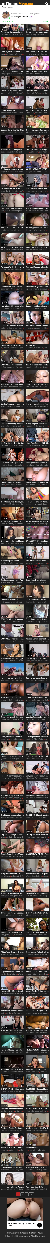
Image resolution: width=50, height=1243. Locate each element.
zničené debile (12, 1091)
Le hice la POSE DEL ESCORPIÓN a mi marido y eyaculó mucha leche (37, 698)
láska (3, 93)
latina (28, 563)
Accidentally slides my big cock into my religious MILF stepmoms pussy (37, 795)
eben (34, 915)
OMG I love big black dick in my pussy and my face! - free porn (12, 91)
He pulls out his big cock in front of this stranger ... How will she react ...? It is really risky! (12, 678)
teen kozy (21, 582)
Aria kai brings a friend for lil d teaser (37, 1128)
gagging (24, 132)
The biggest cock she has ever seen (12, 815)
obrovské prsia (15, 739)
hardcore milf (10, 602)
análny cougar (20, 1111)
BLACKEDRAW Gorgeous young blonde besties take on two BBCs (12, 463)
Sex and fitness (32, 1148)
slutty (3, 1013)
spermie (36, 54)
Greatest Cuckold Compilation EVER (37, 1030)
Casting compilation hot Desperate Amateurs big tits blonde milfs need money (37, 463)
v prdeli (3, 974)
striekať (9, 837)
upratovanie (35, 837)
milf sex (18, 269)
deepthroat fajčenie (17, 348)
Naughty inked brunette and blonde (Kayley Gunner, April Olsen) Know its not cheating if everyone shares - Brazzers (37, 306)
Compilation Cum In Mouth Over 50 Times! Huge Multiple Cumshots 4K (12, 287)
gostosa (37, 328)
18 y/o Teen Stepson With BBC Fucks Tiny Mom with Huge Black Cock (37, 443)
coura (28, 191)
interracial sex (42, 582)
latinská (23, 367)
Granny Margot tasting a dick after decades (37, 130)
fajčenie (29, 132)
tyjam (47, 524)
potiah (28, 308)
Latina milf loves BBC (9, 600)
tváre (3, 132)
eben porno (44, 269)
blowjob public (6, 74)
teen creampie (37, 504)
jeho (32, 308)
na (2, 250)
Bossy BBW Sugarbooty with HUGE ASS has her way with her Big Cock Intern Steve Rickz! (37, 287)
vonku (28, 661)
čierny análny (19, 935)
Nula (39, 915)
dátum (28, 935)
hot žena (41, 661)
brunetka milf (34, 211)
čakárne (34, 661)
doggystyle (9, 152)
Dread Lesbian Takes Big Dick (37, 952)
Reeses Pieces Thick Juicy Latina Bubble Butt (37, 972)
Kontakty (32, 1233)
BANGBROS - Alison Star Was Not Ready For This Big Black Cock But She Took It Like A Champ (37, 326)
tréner (41, 563)
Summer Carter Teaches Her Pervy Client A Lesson (37, 639)
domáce (19, 485)
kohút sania (10, 485)
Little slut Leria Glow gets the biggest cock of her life (12, 482)
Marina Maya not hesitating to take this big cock (37, 521)
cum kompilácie (23, 289)
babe (10, 622)
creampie (17, 211)
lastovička (40, 426)
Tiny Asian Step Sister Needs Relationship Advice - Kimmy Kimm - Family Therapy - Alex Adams (12, 384)
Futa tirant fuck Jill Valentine (12, 1050)
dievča (28, 622)
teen (27, 74)
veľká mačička (40, 406)
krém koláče (38, 348)
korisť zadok (13, 1150)
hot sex (34, 935)
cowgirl (40, 191)
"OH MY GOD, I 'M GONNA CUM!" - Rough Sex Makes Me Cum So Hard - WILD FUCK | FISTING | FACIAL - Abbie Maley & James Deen (12, 189)
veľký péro (18, 54)
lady (2, 543)
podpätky (19, 817)
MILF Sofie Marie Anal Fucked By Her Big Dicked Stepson (37, 208)
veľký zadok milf (12, 680)
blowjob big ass (36, 856)
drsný (8, 191)
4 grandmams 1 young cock (37, 91)
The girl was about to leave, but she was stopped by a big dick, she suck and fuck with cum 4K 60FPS (37, 619)
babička (35, 132)
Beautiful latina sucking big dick (37, 1069)
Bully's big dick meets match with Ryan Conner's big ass (12, 521)
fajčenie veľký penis (12, 661)
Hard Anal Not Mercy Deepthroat (12, 991)
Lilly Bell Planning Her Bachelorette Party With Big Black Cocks (12, 835)
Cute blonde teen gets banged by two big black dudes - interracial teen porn (37, 678)
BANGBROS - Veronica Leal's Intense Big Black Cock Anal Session (12, 365)
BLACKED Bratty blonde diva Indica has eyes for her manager (12, 795)
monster (30, 719)
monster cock (11, 113)
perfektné (5, 876)
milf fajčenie (13, 34)
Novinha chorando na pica (11, 932)
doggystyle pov (38, 1052)
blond (36, 641)
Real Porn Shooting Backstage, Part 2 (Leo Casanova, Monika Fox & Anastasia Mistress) (12, 424)
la (1, 348)
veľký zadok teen (19, 308)
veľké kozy (44, 54)
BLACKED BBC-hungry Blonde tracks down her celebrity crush (37, 1089)
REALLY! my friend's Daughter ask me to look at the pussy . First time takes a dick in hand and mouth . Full (12, 619)
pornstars (13, 426)
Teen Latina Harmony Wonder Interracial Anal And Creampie (37, 502)
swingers (4, 856)
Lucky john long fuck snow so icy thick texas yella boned (37, 384)
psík (15, 778)
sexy (37, 524)
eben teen (46, 1150)
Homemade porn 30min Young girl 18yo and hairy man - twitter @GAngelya (37, 52)
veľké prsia (5, 896)
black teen (43, 152)
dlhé (27, 387)
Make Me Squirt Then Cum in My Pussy (12, 698)
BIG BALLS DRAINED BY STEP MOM (37, 169)
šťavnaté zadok (39, 974)
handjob (29, 171)
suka (3, 152)
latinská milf (20, 602)
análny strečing (13, 1130)
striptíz (21, 1072)
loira (11, 935)
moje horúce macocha (34, 798)
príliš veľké (30, 896)
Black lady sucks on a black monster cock (12, 541)
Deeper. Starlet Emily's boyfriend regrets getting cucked (37, 991)
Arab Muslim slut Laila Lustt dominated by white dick (37, 189)
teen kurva (33, 602)
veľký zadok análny (21, 152)
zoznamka (5, 1170)
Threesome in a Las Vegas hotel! (12, 913)
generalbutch (31, 582)
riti (6, 1130)
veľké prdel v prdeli (19, 1013)
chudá (8, 504)
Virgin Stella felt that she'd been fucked (12, 972)
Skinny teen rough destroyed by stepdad (12, 717)
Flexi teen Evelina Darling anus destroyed (12, 1128)
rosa (27, 485)
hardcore (4, 34)
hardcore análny (13, 367)
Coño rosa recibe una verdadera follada (37, 482)
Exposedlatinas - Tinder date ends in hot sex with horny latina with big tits (37, 932)
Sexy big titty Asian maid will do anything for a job (37, 835)
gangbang (46, 778)
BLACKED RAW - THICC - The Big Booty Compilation (37, 854)
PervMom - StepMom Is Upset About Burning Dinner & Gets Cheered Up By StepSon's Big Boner (12, 32)
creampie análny (17, 1033)
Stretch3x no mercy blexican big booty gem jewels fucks (12, 404)
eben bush (43, 817)
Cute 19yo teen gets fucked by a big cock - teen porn (37, 71)
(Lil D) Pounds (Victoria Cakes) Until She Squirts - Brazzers (37, 913)
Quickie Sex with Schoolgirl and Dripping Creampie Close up (12, 208)
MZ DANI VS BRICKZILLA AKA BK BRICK (37, 1109)
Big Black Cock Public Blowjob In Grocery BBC (12, 71)
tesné (3, 504)
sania (21, 563)
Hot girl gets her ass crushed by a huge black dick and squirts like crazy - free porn (37, 32)
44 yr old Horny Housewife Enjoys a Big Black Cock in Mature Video (37, 404)
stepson (29, 426)
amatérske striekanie (19, 250)
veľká (32, 74)
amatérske (17, 856)
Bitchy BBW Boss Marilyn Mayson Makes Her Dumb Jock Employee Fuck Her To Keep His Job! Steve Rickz (12, 737)
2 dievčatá (5, 426)
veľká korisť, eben (37, 739)
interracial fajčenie (13, 132)
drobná (37, 74)
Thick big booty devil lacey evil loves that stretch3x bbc (37, 737)
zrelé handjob (38, 171)
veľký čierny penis (20, 230)
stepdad (4, 171)
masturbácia (37, 445)
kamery (45, 445)
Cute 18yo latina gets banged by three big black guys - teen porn (37, 150)
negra (18, 1170)
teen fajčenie (37, 876)
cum (2, 211)
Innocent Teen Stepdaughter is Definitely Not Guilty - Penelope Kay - (12, 776)
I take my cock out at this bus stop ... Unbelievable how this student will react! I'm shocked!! (12, 52)
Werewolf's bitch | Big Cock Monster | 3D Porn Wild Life (12, 150)
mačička (4, 622)
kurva (33, 524)
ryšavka (29, 876)
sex (27, 1150)
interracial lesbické (41, 954)
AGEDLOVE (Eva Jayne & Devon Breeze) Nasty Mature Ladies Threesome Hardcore (37, 1011)
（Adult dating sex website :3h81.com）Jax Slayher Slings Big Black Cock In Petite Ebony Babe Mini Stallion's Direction (12, 1167)
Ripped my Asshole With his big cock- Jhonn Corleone (12, 326)
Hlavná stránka (13, 1233)
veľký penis (14, 171)
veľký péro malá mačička (15, 93)
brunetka (9, 641)
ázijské (21, 387)
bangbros (34, 817)
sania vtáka (22, 445)
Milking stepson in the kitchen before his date (37, 424)
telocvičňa (34, 563)
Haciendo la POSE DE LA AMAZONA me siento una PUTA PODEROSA (12, 345)
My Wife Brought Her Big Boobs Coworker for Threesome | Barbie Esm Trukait (12, 443)
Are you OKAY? (31, 345)
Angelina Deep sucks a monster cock (37, 717)
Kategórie (24, 1233)
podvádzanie (13, 1072)
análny (33, 34)
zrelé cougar (43, 1013)
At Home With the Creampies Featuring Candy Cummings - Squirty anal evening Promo (12, 267)
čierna (28, 34)
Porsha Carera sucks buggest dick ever (12, 658)
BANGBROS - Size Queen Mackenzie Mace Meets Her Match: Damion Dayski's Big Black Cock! (12, 639)
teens (38, 485)
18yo (27, 152)
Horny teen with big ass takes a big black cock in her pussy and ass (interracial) (12, 306)
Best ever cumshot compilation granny (12, 1109)
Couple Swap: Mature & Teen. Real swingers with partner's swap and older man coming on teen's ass (12, 854)
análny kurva (12, 582)
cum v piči (9, 211)
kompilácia (30, 465)
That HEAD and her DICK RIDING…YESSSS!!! (12, 228)
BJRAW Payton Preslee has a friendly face (12, 561)
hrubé (32, 387)
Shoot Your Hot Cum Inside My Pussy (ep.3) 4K (37, 247)
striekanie (10, 54)
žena (3, 289)
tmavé (3, 1091)
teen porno (35, 269)
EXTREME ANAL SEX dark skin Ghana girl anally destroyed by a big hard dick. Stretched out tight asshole (12, 1089)
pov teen (46, 250)
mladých (4, 465)
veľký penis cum (21, 524)
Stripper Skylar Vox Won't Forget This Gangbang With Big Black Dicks (12, 130)
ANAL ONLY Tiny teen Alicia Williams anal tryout (12, 1030)
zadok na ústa (23, 426)
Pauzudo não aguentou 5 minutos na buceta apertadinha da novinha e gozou (12, 247)
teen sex (34, 680)
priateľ (28, 993)
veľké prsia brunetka (35, 759)
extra (7, 954)
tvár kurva (5, 563)
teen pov (8, 308)
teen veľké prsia (14, 759)
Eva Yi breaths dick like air (36, 600)
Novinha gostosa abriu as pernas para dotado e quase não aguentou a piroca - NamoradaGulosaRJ (12, 756)
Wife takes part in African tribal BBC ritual (12, 1069)
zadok (8, 1052)
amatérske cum (36, 250)
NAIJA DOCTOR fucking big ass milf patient (37, 541)
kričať (22, 876)
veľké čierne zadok (13, 406)
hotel (3, 915)
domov (28, 230)
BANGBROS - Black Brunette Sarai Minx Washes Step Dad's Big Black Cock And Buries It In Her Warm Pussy (37, 815)
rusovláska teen (19, 622)
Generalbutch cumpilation (36, 580)
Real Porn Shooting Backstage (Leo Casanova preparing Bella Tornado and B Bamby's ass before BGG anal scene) (37, 365)
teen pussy (9, 778)
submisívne (15, 191)
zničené (9, 719)
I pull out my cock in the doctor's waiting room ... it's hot (37, 658)
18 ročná (13, 289)
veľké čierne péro (19, 700)
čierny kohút (23, 328)
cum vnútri (32, 700)
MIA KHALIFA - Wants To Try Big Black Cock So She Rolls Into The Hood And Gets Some (37, 1167)
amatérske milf (41, 113)
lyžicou (44, 367)
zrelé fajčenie (36, 93)
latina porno (43, 935)
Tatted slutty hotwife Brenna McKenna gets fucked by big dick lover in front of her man (12, 1011)
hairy (21, 1189)
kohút (3, 54)
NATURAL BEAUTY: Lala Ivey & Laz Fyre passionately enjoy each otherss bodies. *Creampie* (12, 1148)
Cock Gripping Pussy (9, 110)
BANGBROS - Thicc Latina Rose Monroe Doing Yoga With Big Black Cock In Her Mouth (37, 561)
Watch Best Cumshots (34, 1187)
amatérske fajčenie (19, 74)
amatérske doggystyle (41, 289)
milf (27, 211)
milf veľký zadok (35, 1150)
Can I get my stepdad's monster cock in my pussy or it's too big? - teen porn (12, 169)
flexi (2, 1130)
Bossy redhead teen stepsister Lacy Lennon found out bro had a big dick (37, 874)
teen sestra (13, 387)
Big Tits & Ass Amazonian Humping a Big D (37, 110)
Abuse (40, 1233)
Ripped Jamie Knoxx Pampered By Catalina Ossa (12, 1187)
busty (44, 1130)
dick (11, 230)
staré (28, 406)
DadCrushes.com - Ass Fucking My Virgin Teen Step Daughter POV (12, 580)
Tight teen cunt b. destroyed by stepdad (12, 502)
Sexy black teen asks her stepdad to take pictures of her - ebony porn (37, 267)
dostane (41, 680)
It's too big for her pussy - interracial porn (37, 893)
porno (28, 54)
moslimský (38, 1170)
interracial (29, 348)
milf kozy (30, 113)
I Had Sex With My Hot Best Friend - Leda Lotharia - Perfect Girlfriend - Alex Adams (37, 1050)
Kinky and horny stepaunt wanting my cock (37, 776)
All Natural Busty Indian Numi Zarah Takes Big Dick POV (12, 893)
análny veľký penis (34, 367)
